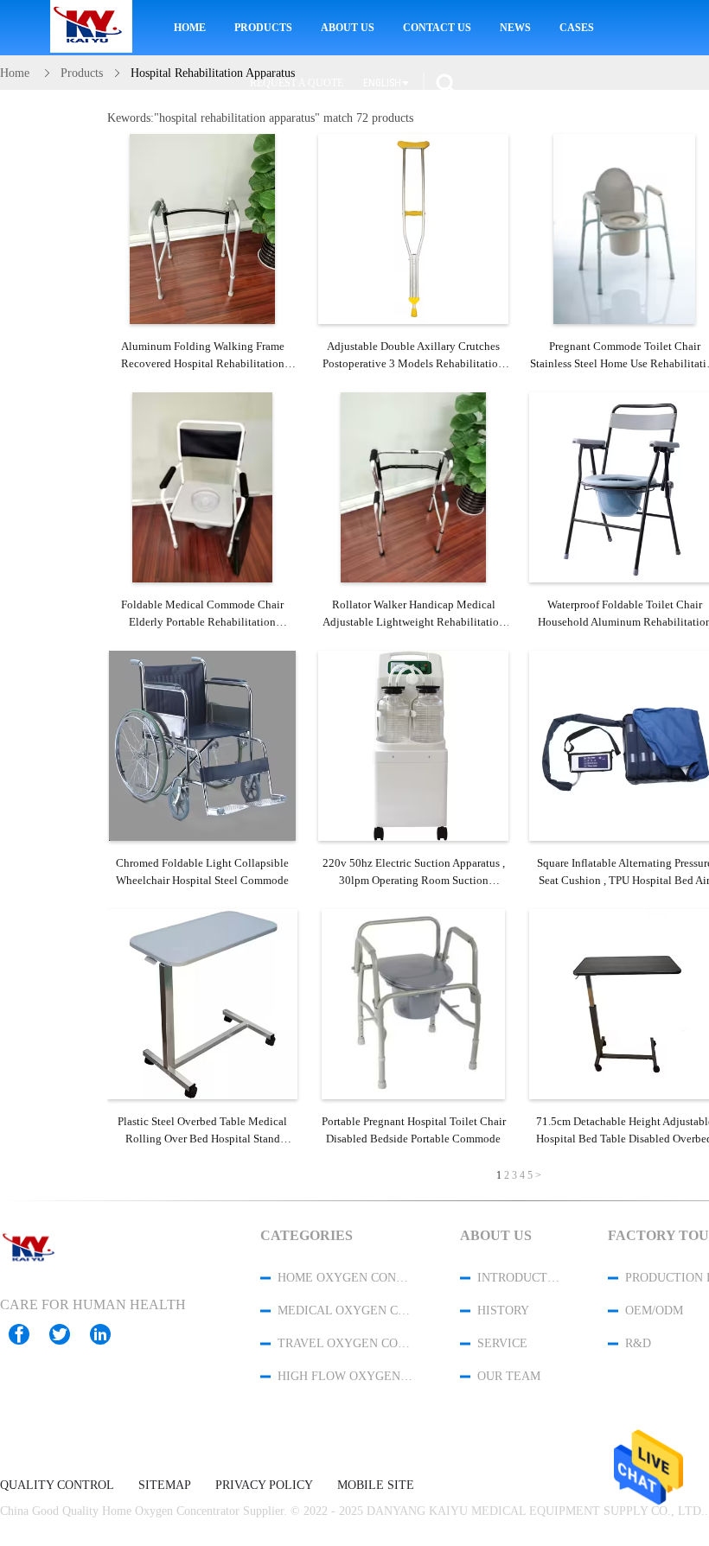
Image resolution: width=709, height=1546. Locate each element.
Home (190, 28)
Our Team (508, 1376)
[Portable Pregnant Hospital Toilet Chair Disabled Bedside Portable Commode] (413, 1004)
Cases (576, 28)
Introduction (519, 1277)
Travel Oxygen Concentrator (346, 1343)
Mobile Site (375, 1485)
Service (502, 1343)
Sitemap (164, 1485)
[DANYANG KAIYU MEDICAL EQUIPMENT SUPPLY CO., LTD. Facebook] (28, 1334)
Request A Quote (296, 83)
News (515, 28)
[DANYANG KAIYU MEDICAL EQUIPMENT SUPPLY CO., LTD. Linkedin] (109, 1334)
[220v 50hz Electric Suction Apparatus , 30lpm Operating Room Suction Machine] (413, 746)
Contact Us (437, 28)
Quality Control (57, 1485)
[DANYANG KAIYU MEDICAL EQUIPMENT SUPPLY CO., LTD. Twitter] (68, 1334)
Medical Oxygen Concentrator (346, 1310)
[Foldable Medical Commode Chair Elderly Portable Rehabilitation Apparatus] (202, 487)
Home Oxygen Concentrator (346, 1277)
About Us (347, 28)
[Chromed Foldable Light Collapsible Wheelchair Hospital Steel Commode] (202, 746)
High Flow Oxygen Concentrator (346, 1376)
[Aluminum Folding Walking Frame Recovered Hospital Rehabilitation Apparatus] (202, 229)
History (503, 1310)
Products (263, 28)
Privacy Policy (264, 1485)
